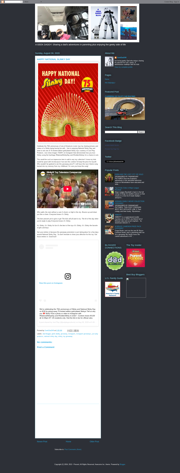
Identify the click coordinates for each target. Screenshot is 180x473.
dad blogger (47, 334)
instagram (71, 334)
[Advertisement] (68, 421)
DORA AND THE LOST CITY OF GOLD (129, 174)
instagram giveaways (83, 334)
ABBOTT (118, 215)
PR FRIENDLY (110, 83)
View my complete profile (123, 67)
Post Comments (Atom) (73, 449)
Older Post (94, 442)
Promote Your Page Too (112, 149)
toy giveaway (67, 336)
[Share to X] (73, 330)
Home (68, 442)
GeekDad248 (121, 57)
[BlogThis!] (71, 330)
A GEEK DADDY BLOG (112, 145)
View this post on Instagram (50, 283)
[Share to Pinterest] (78, 330)
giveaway (64, 334)
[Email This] (68, 330)
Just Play (56, 322)
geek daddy (56, 334)
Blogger (122, 464)
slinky (60, 336)
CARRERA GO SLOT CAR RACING (120, 96)
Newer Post (42, 442)
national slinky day (50, 336)
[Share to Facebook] (75, 330)
